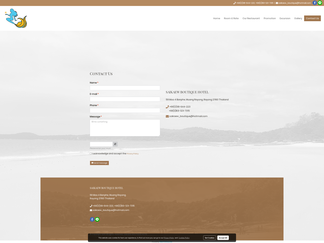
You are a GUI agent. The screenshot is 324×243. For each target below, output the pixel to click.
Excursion (285, 18)
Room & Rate (231, 18)
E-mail (94, 94)
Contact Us (312, 18)
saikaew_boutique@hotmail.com (295, 3)
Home (216, 18)
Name (94, 82)
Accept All (223, 238)
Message (96, 116)
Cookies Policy (184, 238)
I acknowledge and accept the (115, 153)
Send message (100, 163)
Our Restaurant (251, 18)
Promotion (270, 18)
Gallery (298, 18)
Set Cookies (209, 238)
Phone (94, 105)
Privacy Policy (133, 153)
